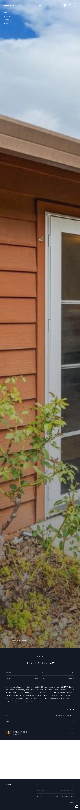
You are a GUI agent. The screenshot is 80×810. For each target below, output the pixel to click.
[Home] (69, 5)
